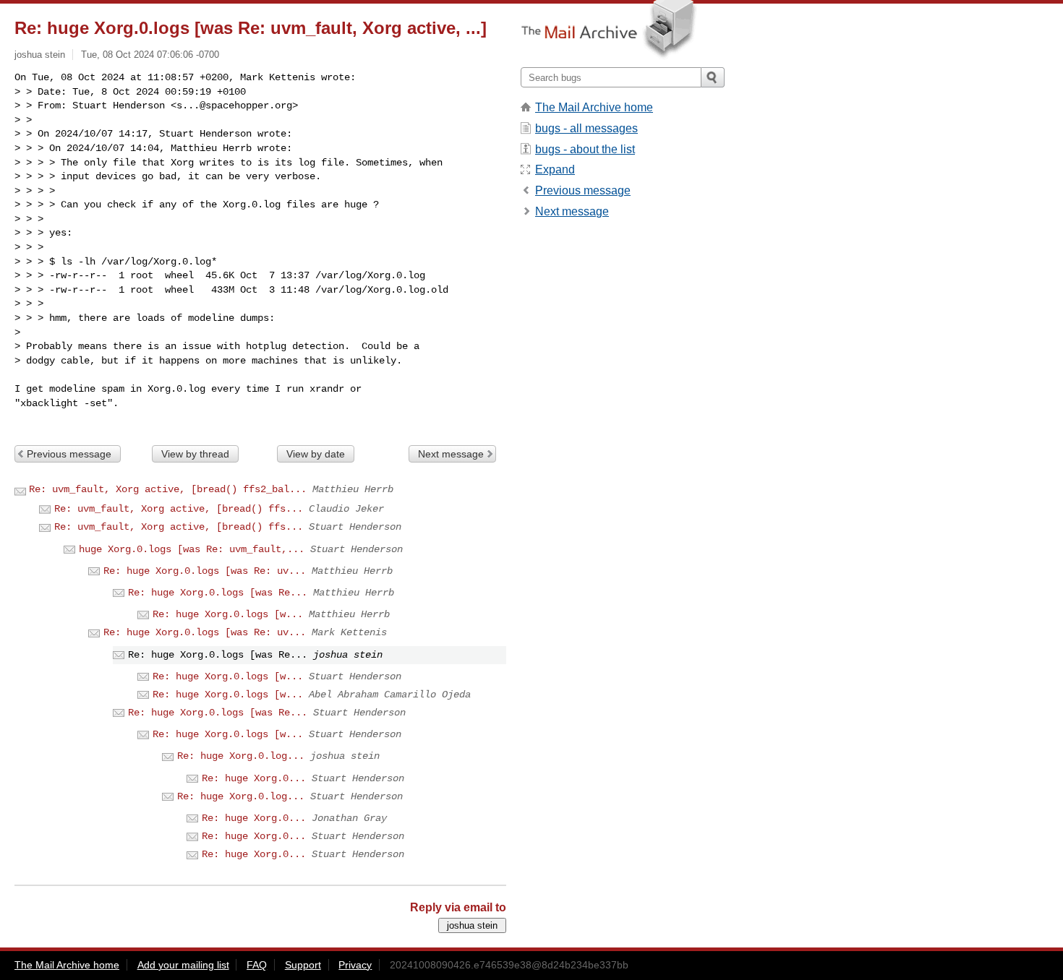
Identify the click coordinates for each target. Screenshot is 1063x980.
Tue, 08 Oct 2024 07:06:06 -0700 (150, 54)
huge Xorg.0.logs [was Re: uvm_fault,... (191, 549)
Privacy (355, 965)
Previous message (69, 454)
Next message (451, 454)
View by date (315, 454)
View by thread (195, 454)
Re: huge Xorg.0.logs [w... (228, 614)
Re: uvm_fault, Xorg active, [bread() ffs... (178, 509)
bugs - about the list (585, 149)
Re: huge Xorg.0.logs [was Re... (217, 592)
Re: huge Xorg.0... (254, 778)
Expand (555, 169)
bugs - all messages (586, 128)
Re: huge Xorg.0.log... (240, 756)
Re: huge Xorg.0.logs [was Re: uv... (204, 571)
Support (303, 965)
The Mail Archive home (594, 107)
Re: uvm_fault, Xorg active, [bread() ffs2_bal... (168, 489)
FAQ (257, 965)
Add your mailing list (183, 965)
